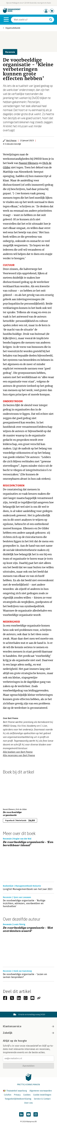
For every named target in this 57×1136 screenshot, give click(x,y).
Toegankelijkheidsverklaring (18, 1099)
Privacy (17, 1095)
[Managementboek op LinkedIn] (21, 1114)
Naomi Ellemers (28, 163)
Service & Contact (42, 1099)
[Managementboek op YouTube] (28, 1114)
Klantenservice (12, 1026)
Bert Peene (11, 140)
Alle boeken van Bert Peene (18, 752)
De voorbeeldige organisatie (12, 814)
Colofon (7, 1095)
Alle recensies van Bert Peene (19, 755)
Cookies (27, 1095)
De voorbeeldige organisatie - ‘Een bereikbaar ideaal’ (28, 844)
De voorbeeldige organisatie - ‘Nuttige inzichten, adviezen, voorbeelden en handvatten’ (24, 903)
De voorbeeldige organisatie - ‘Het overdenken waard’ (28, 929)
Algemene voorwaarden (41, 1091)
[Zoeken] (50, 20)
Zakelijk (7, 1032)
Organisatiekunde (12, 28)
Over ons (28, 1103)
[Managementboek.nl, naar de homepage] (11, 12)
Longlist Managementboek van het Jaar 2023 (27, 889)
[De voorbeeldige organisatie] (13, 790)
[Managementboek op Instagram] (35, 1114)
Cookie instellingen (42, 1095)
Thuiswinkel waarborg (16, 1091)
